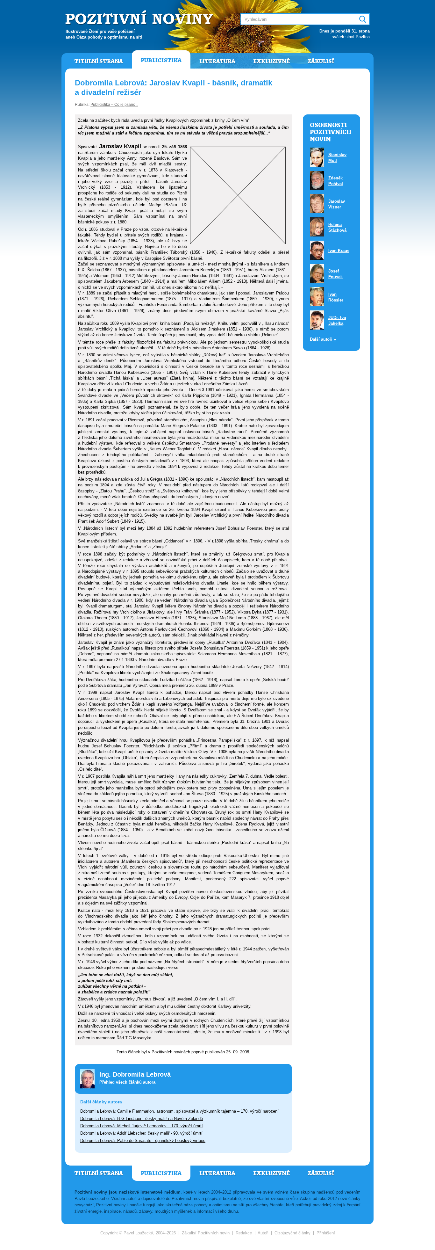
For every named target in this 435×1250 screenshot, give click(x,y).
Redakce (244, 1233)
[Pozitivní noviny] (140, 18)
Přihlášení (326, 1233)
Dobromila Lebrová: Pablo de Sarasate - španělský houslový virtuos (142, 1140)
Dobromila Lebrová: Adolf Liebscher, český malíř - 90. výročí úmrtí (141, 1133)
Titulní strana (98, 61)
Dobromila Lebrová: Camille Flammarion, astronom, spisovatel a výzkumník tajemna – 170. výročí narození (179, 1111)
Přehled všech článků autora (127, 1082)
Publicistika (161, 60)
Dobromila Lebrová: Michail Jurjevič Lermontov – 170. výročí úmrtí (141, 1125)
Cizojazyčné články (292, 1233)
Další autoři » (323, 339)
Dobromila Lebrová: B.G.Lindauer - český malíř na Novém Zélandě (141, 1118)
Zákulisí (321, 61)
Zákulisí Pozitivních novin (206, 1233)
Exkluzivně (271, 61)
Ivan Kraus (338, 250)
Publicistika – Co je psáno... (114, 104)
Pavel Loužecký (138, 1233)
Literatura (217, 61)
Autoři (263, 1233)
